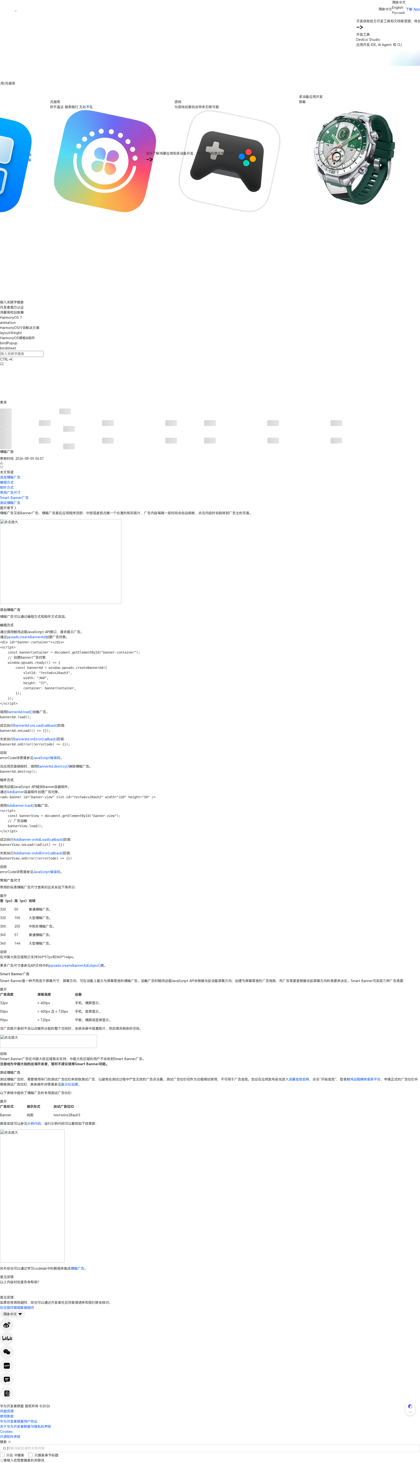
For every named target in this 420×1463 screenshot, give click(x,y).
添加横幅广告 (10, 477)
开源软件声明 (10, 1437)
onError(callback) (43, 739)
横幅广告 (77, 1268)
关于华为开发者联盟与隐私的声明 (25, 1426)
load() (28, 712)
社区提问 (7, 1308)
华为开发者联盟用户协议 (18, 1421)
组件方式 (7, 487)
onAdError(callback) (47, 853)
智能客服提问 (24, 1308)
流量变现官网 (299, 1079)
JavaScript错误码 (46, 758)
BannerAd (14, 712)
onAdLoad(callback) (47, 840)
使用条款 (7, 1416)
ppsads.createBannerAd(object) (75, 965)
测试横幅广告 (10, 503)
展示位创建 (69, 1084)
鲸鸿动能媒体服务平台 (364, 1079)
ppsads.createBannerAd (26, 637)
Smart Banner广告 (14, 498)
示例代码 (34, 1124)
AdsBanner (15, 792)
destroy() (61, 766)
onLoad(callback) (43, 725)
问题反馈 (7, 1411)
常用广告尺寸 (10, 493)
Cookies (6, 1432)
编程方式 (7, 482)
